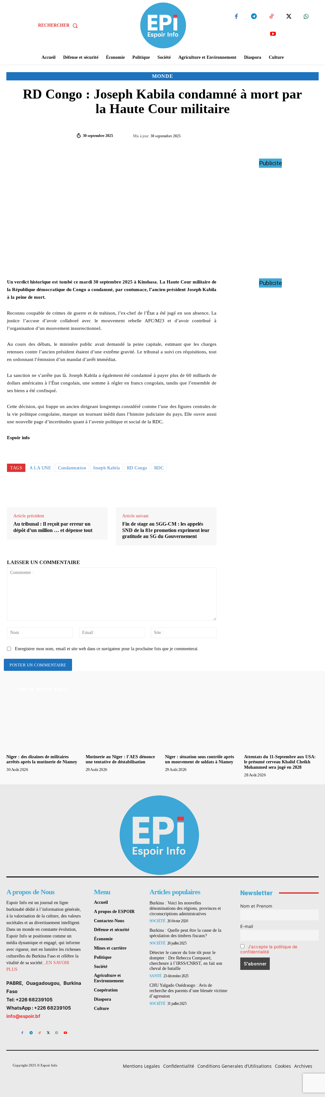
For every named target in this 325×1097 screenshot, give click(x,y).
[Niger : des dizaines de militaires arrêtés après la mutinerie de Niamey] (43, 724)
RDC (159, 468)
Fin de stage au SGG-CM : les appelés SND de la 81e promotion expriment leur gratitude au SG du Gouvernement (165, 530)
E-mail (246, 926)
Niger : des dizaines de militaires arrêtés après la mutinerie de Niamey (41, 759)
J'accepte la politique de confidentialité (268, 949)
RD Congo (137, 468)
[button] (59, 25)
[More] (307, 135)
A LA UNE (40, 468)
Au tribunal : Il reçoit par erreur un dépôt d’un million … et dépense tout (52, 527)
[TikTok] (271, 17)
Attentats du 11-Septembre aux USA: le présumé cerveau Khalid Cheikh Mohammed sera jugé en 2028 (280, 762)
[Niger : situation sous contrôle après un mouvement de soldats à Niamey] (202, 724)
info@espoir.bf (23, 1016)
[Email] (155, 490)
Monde (162, 76)
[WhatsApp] (306, 17)
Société (157, 921)
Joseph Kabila (106, 468)
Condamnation (72, 468)
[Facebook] (236, 17)
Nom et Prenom (256, 906)
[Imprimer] (169, 490)
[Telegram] (254, 17)
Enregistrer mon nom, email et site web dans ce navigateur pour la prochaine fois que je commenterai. (107, 648)
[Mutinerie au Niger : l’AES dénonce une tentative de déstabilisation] (123, 724)
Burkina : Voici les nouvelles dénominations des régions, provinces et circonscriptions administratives (185, 908)
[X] (289, 17)
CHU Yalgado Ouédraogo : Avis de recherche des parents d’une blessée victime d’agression (188, 990)
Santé (155, 976)
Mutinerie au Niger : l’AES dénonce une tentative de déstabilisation (120, 759)
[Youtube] (273, 34)
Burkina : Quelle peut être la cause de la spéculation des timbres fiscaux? (185, 933)
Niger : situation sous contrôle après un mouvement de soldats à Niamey (199, 759)
